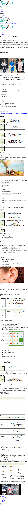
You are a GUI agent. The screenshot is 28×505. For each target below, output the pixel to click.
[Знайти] (0, 7)
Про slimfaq (6, 502)
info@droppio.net (3, 16)
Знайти (1, 504)
